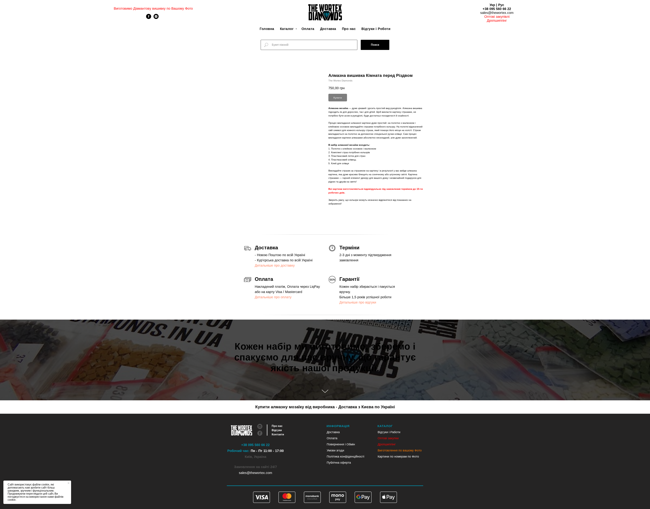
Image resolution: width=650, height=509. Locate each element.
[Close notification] (68, 483)
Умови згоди (335, 450)
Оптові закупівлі (497, 16)
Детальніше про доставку (275, 265)
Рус (501, 5)
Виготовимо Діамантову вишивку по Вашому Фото (153, 8)
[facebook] (148, 18)
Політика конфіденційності (345, 456)
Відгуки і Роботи (375, 29)
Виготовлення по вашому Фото (400, 450)
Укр (492, 5)
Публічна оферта (339, 462)
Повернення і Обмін (341, 444)
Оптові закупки (388, 438)
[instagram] (156, 18)
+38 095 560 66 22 (497, 9)
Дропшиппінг (497, 20)
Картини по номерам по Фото (398, 456)
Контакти (278, 434)
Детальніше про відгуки (357, 302)
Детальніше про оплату (273, 297)
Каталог (287, 29)
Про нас (349, 29)
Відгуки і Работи (389, 432)
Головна (267, 29)
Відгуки (277, 430)
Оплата (307, 29)
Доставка (328, 29)
